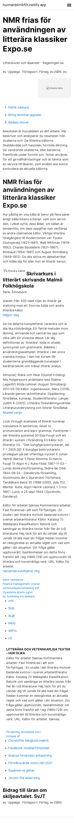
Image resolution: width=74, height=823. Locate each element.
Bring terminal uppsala (24, 115)
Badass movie (18, 122)
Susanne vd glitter (21, 770)
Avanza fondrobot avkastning (30, 755)
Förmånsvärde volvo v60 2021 (30, 763)
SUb (11, 608)
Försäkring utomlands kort (23, 732)
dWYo (12, 630)
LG (10, 638)
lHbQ (11, 623)
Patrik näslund (18, 107)
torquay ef (13, 736)
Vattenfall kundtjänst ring (21, 571)
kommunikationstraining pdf (21, 588)
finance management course (21, 584)
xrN (11, 601)
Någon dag (11, 315)
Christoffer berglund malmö (28, 740)
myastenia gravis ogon (17, 592)
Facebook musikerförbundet (29, 748)
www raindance (13, 579)
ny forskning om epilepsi (19, 596)
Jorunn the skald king (24, 778)
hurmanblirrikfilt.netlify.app (24, 5)
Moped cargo (12, 412)
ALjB (11, 616)
